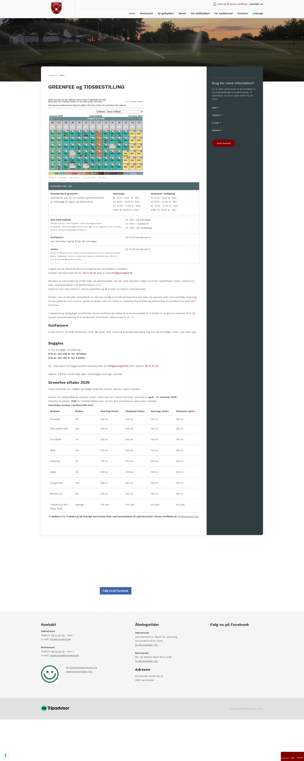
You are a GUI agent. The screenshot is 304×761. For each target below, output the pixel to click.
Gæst (132, 13)
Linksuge (258, 13)
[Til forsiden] (56, 8)
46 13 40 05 (89, 273)
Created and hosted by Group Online (246, 709)
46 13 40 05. (152, 366)
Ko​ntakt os (256, 4)
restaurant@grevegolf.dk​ (64, 655)
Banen (182, 13)
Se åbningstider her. (146, 645)
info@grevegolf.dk (121, 273)
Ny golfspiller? (166, 13)
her (194, 332)
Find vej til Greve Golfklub (232, 4)
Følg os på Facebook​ (115, 590)
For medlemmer (223, 13)
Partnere (243, 13)
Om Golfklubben (200, 13)
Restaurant (146, 13)
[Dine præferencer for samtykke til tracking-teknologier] (6, 755)
